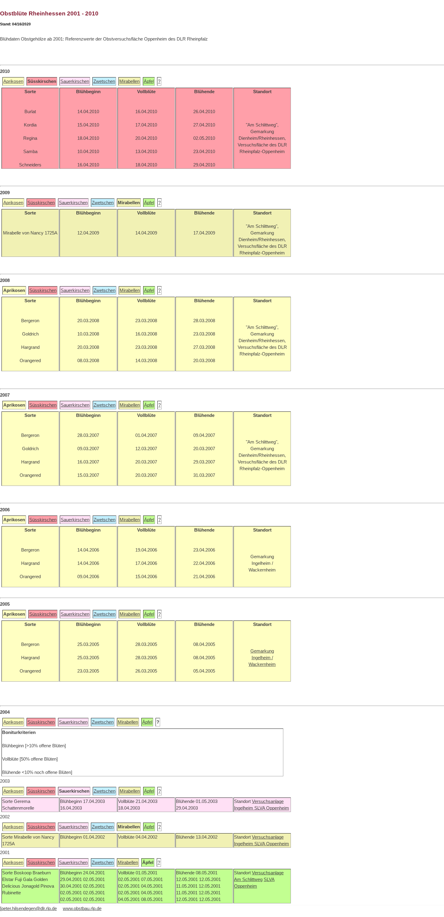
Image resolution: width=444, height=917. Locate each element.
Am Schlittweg (248, 879)
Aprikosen (13, 81)
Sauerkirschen (74, 81)
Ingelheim (244, 808)
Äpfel (149, 81)
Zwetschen (104, 81)
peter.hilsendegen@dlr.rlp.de (29, 908)
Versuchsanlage (268, 801)
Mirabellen (129, 81)
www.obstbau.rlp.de (82, 908)
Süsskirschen (41, 202)
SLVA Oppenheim (271, 808)
